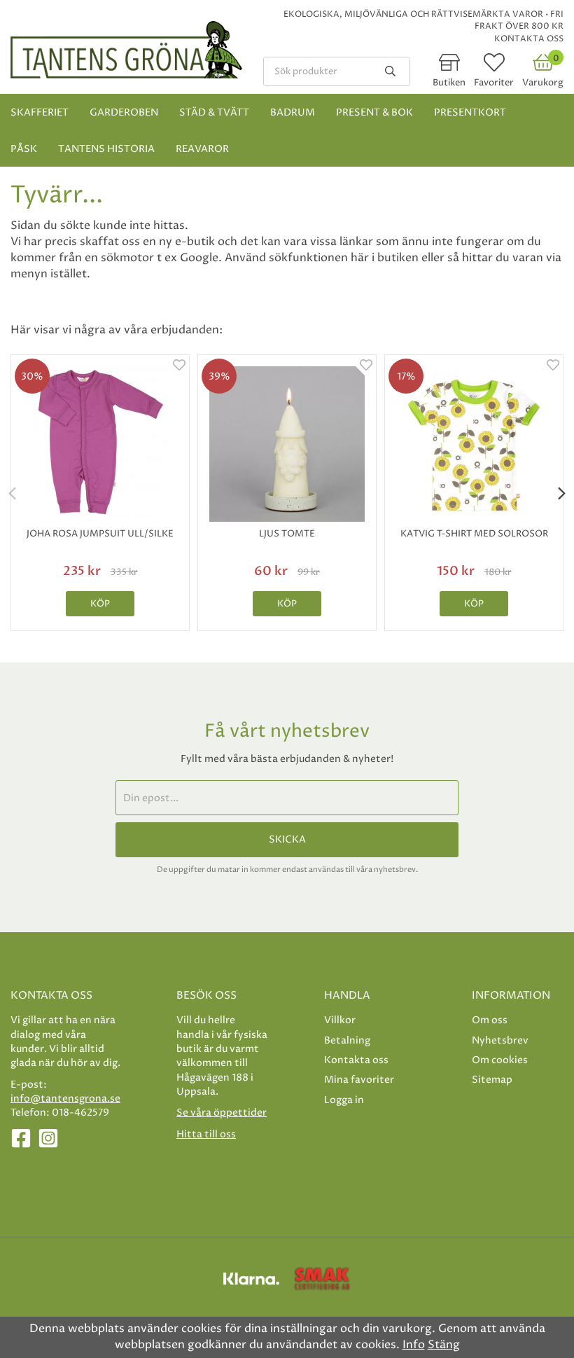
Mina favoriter (359, 1079)
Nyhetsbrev (500, 1040)
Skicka (287, 840)
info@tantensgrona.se (65, 1098)
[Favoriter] (494, 67)
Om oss (489, 1020)
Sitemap (492, 1079)
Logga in (344, 1100)
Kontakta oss (529, 39)
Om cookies (500, 1060)
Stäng (444, 1344)
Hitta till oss (206, 1134)
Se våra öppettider (221, 1112)
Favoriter (494, 82)
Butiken (449, 82)
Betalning (347, 1040)
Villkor (340, 1020)
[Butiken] (449, 67)
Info (413, 1344)
